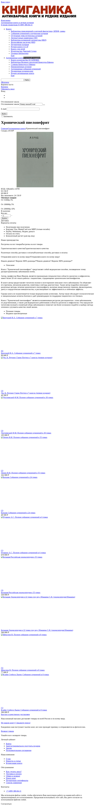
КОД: (3, 189)
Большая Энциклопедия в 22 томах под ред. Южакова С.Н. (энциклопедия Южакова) (37, 630)
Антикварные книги (17, 128)
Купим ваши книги (14, 763)
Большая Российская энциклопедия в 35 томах (20, 592)
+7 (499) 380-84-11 (13, 791)
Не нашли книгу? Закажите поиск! (15, 723)
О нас (8, 759)
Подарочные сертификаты (17, 780)
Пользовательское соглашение (18, 750)
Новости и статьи (13, 761)
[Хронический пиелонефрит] (35, 187)
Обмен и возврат (13, 776)
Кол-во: (4, 213)
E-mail (3, 109)
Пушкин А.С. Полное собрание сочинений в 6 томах (23, 553)
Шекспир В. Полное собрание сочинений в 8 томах (23, 670)
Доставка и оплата (14, 774)
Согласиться (6, 804)
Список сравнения (14, 783)
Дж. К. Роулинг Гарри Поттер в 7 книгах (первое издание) (25, 393)
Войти (8, 744)
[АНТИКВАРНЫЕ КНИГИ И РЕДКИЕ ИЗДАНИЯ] (39, 18)
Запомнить (8, 116)
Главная (4, 128)
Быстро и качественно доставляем (15, 714)
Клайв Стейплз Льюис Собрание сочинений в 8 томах (24, 710)
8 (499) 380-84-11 (17, 25)
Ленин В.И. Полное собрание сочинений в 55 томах (23, 473)
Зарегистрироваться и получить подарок (23, 746)
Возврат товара (7, 731)
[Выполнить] (44, 104)
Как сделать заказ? (14, 772)
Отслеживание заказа (10, 104)
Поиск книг (11, 778)
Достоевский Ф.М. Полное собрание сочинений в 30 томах (26, 433)
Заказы (9, 748)
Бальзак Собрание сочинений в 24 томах (18, 513)
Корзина (4, 87)
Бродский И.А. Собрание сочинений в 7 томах (21, 353)
